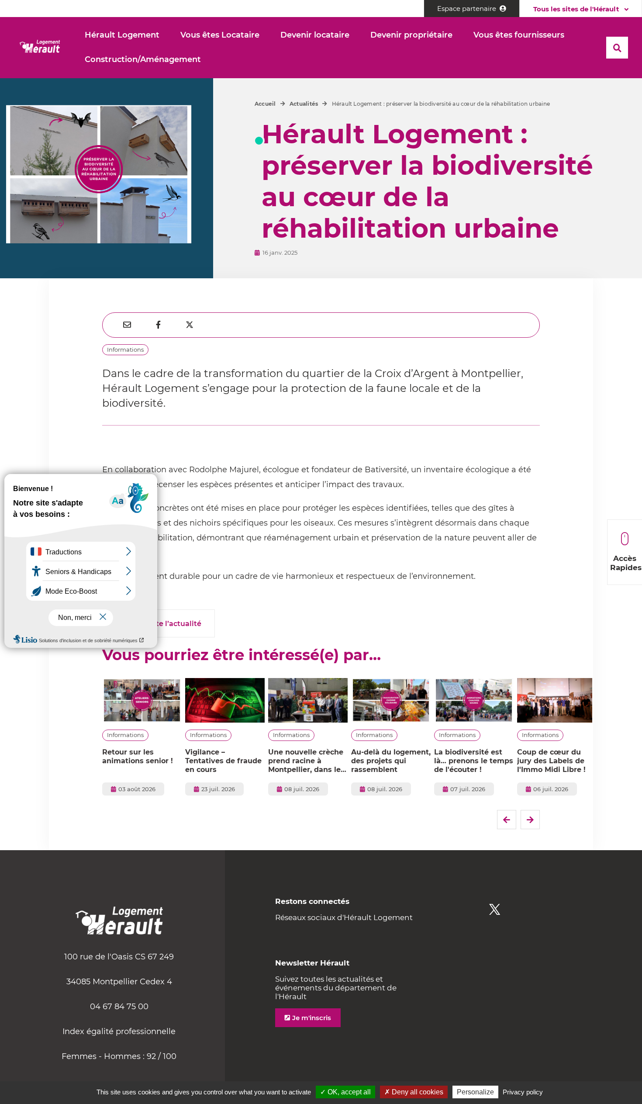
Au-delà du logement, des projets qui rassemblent (391, 761)
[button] (122, 35)
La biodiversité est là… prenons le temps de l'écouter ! (473, 761)
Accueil (265, 103)
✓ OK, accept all (345, 1092)
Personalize (475, 1092)
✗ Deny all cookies (413, 1092)
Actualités (304, 103)
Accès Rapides (626, 563)
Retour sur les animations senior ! (137, 756)
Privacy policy (523, 1092)
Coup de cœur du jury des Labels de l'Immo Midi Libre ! (551, 761)
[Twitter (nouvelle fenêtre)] (494, 909)
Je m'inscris (311, 1018)
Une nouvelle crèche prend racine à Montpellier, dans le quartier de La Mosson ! (305, 761)
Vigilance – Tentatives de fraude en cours (223, 761)
